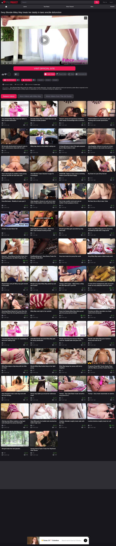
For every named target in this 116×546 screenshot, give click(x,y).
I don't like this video (5, 74)
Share (72, 74)
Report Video (62, 74)
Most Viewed (70, 6)
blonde (48, 80)
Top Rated (46, 6)
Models (112, 6)
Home (6, 6)
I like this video (3, 74)
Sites (92, 6)
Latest (25, 6)
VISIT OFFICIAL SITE (44, 68)
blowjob (55, 80)
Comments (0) (82, 74)
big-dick (41, 80)
